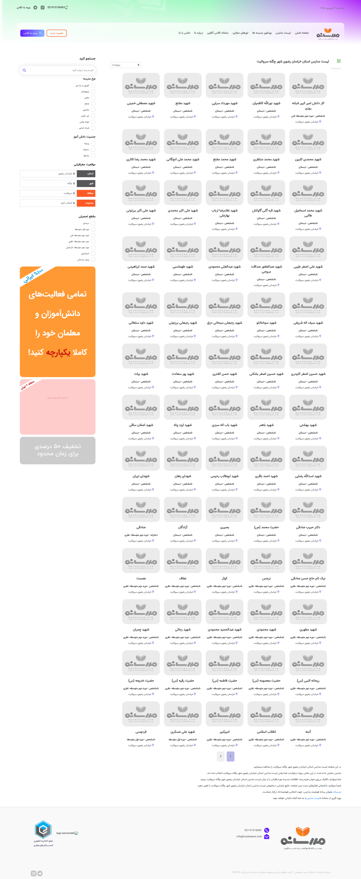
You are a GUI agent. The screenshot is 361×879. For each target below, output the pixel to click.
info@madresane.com (249, 836)
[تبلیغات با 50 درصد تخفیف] (57, 451)
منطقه (90, 193)
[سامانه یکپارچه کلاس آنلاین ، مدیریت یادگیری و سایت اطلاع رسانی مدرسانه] (57, 321)
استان (90, 174)
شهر (91, 183)
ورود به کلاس (23, 7)
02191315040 (56, 7)
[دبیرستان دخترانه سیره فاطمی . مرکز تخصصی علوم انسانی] (57, 406)
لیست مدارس (313, 798)
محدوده (89, 203)
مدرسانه (337, 792)
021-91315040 (253, 830)
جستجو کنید (87, 58)
